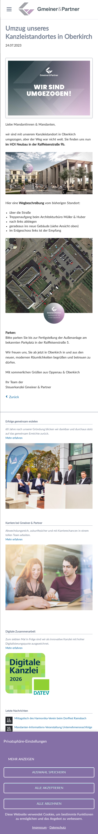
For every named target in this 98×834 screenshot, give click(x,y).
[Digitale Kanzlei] (28, 695)
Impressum (39, 827)
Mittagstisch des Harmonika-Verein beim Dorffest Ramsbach (50, 718)
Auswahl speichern (49, 772)
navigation (9, 9)
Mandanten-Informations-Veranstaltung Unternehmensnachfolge (53, 727)
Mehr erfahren (14, 438)
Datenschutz (57, 827)
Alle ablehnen (49, 803)
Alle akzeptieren (49, 788)
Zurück (14, 397)
